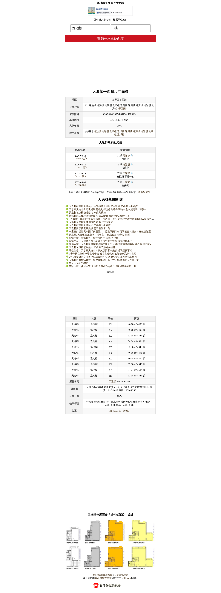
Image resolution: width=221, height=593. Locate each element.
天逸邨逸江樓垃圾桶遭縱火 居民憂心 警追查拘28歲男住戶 (99, 215)
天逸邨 (126, 155)
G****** (78, 158)
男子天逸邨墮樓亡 (78, 263)
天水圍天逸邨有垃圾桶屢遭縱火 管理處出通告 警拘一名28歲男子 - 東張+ (107, 209)
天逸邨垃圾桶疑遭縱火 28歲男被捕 (87, 212)
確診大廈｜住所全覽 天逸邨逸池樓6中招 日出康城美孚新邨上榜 (102, 266)
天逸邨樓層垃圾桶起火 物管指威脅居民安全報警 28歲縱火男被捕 (103, 206)
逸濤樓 (136, 131)
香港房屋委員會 (103, 578)
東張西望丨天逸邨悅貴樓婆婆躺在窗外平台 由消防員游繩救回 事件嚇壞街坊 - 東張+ (113, 244)
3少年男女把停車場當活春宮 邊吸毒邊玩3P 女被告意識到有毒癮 (102, 253)
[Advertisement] (110, 65)
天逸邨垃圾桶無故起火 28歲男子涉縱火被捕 (92, 247)
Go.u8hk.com (121, 575)
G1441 (78, 176)
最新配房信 (144, 192)
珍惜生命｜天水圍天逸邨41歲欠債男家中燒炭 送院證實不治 (100, 241)
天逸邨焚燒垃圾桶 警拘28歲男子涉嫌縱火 (91, 222)
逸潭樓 (144, 131)
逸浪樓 (120, 131)
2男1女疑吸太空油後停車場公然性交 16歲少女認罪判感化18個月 (103, 257)
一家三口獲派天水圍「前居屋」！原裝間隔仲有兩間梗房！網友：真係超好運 (110, 231)
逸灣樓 (128, 131)
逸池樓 (97, 131)
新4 (84, 185)
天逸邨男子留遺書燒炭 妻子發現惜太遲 (89, 228)
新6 (85, 167)
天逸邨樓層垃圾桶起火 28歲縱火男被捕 (89, 225)
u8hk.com (126, 578)
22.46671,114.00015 (119, 411)
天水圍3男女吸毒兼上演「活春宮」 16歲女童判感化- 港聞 (99, 234)
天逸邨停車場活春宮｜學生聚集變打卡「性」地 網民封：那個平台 (104, 260)
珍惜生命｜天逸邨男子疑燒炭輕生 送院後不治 (93, 238)
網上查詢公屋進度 (102, 575)
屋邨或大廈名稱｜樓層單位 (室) (110, 19)
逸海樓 (105, 131)
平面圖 (122, 108)
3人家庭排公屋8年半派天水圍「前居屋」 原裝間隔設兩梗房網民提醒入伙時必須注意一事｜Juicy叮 (121, 219)
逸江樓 (113, 131)
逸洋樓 (120, 134)
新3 (85, 158)
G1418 (78, 185)
